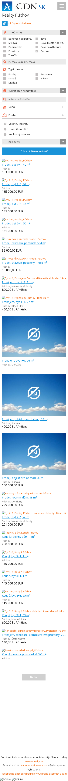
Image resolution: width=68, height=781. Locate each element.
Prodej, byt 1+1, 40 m (16, 164)
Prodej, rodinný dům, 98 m (19, 497)
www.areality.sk (34, 761)
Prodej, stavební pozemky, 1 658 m (24, 262)
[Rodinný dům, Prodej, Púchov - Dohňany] (26, 493)
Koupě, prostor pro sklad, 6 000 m (24, 654)
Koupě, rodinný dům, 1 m (18, 536)
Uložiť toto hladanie (19, 23)
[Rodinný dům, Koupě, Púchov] (20, 532)
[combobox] (34, 141)
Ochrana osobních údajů (52, 773)
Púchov (45, 51)
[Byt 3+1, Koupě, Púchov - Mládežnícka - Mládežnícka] (33, 611)
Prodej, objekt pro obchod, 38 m (23, 478)
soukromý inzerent (20, 134)
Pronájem (46, 74)
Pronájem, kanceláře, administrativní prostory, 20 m (34, 635)
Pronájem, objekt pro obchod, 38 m (25, 419)
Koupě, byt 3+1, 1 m (15, 556)
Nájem (44, 78)
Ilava (43, 38)
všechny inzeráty (18, 123)
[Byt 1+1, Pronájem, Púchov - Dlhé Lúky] (25, 297)
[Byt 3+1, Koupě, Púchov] (17, 552)
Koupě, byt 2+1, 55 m (16, 595)
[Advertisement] (34, 719)
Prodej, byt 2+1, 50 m (16, 223)
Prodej (12, 74)
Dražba (12, 82)
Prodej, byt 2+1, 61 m (16, 184)
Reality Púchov (15, 15)
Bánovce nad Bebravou (22, 38)
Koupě (12, 78)
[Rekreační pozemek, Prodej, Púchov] (24, 239)
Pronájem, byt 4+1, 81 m (18, 282)
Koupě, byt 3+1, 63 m (16, 615)
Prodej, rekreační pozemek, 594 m (24, 243)
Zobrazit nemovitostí (34, 151)
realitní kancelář (18, 129)
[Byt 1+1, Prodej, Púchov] (17, 160)
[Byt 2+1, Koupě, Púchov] (17, 591)
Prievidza (13, 51)
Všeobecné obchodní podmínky (20, 773)
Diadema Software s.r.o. (34, 765)
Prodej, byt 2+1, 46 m (16, 204)
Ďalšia (34, 677)
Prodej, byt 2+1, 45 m (16, 517)
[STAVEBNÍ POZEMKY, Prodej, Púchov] (24, 258)
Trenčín (12, 55)
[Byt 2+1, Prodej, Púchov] (17, 180)
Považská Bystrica (51, 47)
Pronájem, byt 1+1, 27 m (18, 302)
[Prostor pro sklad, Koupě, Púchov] (22, 650)
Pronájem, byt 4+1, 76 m (18, 360)
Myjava (12, 43)
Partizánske (15, 47)
